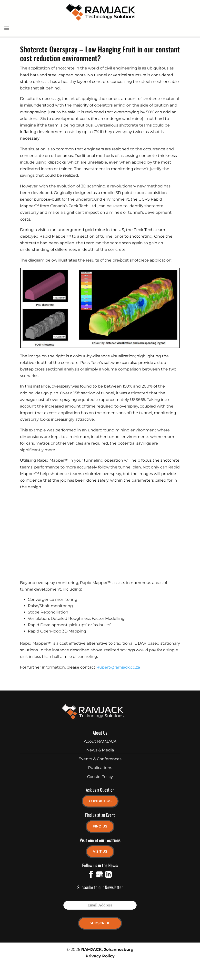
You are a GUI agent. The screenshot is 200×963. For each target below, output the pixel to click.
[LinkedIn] (108, 875)
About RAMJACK (100, 741)
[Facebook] (91, 875)
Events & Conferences (100, 759)
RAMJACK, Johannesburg (107, 949)
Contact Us (100, 801)
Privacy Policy (100, 956)
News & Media (100, 750)
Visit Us (100, 851)
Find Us (100, 826)
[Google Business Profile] (99, 875)
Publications (100, 767)
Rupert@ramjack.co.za (118, 667)
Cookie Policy (100, 776)
